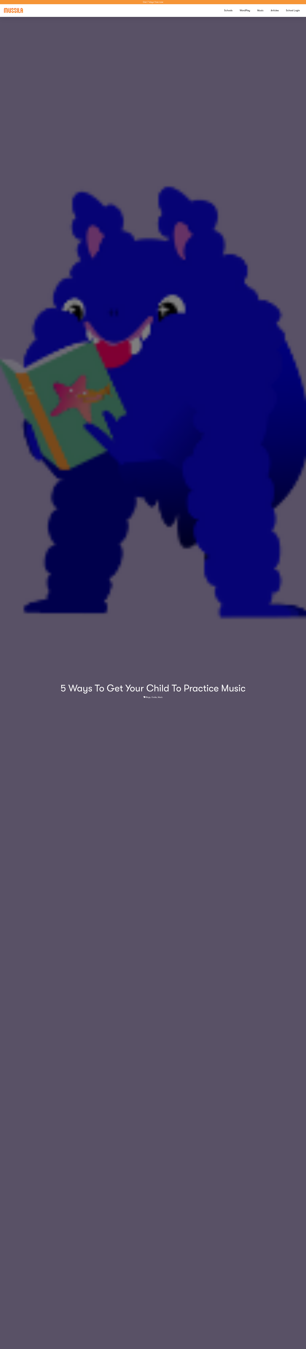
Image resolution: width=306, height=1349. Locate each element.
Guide (154, 697)
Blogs (148, 697)
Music (160, 697)
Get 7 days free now (153, 2)
